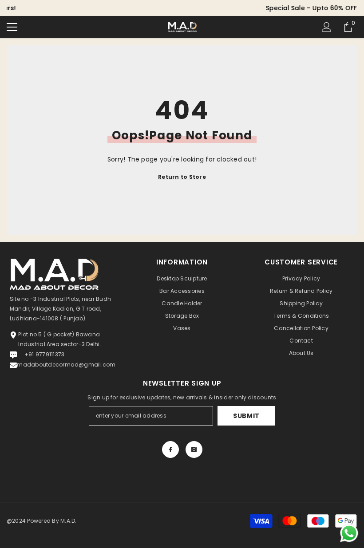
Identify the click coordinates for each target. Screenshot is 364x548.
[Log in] (327, 27)
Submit (246, 415)
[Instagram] (194, 449)
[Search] (37, 27)
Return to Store (182, 177)
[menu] (12, 27)
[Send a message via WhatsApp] (349, 533)
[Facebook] (170, 449)
